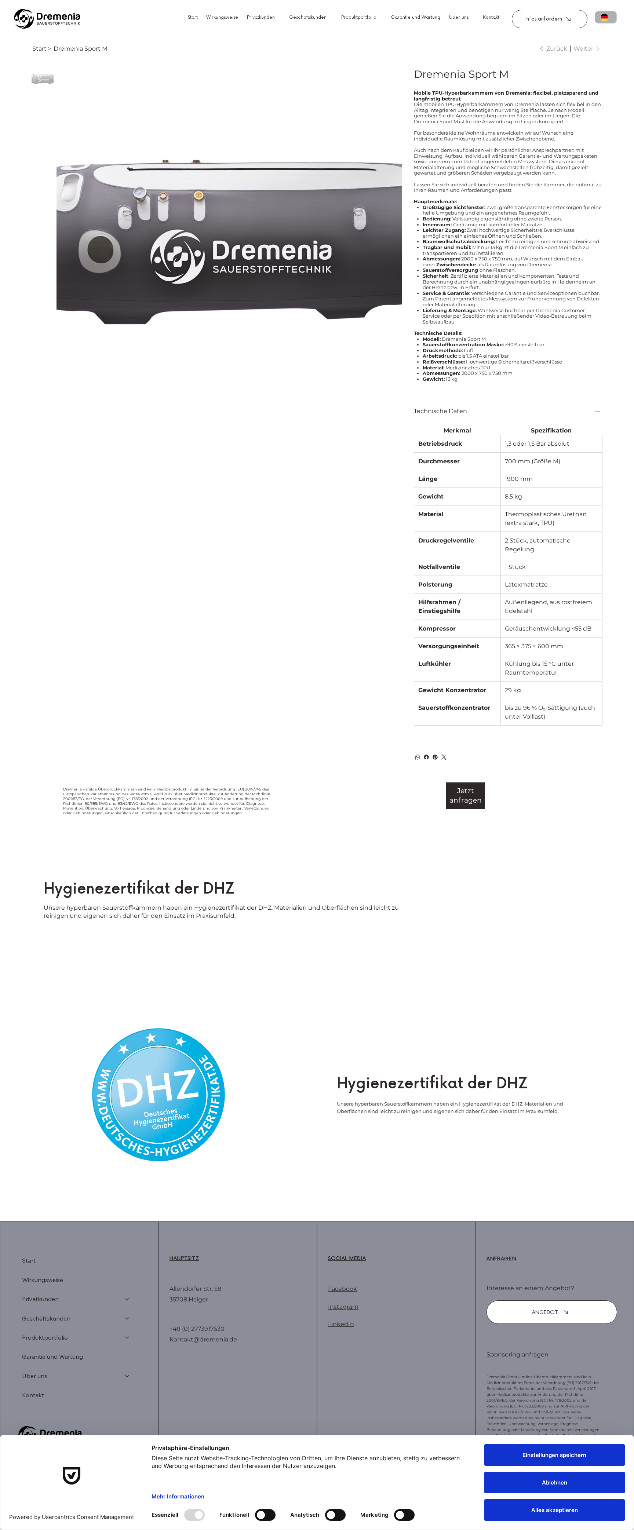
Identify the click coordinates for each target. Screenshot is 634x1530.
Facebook (342, 1288)
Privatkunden (40, 1299)
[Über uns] (127, 1375)
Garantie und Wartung (52, 1356)
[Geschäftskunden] (127, 1318)
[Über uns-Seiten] (472, 17)
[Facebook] (426, 757)
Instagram (343, 1306)
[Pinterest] (435, 757)
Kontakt (33, 1395)
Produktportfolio (45, 1337)
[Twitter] (444, 757)
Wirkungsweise (42, 1279)
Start (29, 1260)
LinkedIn (341, 1324)
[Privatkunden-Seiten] (279, 17)
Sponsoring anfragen (518, 1354)
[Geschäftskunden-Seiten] (330, 17)
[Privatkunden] (127, 1298)
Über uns (34, 1376)
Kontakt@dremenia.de (203, 1339)
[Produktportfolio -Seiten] (380, 17)
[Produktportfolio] (127, 1337)
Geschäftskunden (46, 1318)
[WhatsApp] (417, 757)
